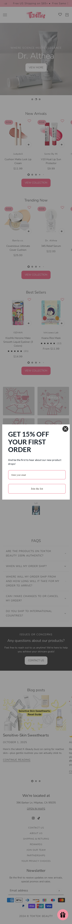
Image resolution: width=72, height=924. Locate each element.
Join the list (37, 488)
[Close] (65, 428)
